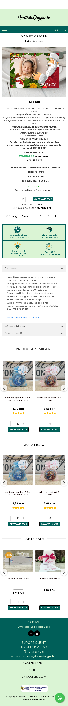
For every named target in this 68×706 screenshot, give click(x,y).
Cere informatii (48, 216)
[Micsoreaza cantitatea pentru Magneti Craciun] (18, 199)
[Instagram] (37, 633)
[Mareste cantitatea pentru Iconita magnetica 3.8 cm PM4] (55, 423)
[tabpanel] (34, 72)
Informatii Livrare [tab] (15, 326)
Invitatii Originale (34, 41)
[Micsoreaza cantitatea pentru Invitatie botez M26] (44, 601)
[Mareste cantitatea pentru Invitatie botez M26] (55, 601)
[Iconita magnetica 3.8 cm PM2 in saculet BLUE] (18, 376)
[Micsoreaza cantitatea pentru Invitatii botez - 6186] (12, 601)
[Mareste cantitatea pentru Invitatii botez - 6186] (23, 601)
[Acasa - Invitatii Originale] (34, 17)
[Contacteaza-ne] (48, 29)
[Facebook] (31, 633)
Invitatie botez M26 (50, 579)
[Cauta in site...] (64, 29)
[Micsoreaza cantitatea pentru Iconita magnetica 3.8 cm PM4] (44, 423)
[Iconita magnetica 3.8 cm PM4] (50, 376)
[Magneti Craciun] (34, 72)
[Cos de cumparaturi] (56, 29)
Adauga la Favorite (19, 216)
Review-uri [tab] (13, 333)
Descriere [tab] (11, 268)
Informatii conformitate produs (23, 317)
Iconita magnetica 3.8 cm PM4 (49, 399)
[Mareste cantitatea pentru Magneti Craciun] (27, 199)
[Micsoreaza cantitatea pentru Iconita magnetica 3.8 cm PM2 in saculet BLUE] (12, 423)
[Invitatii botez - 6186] (18, 561)
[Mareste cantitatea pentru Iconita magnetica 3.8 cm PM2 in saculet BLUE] (23, 423)
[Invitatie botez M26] (50, 561)
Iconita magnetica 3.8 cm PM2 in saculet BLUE (18, 399)
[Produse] (4, 30)
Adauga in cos (43, 198)
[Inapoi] (2, 37)
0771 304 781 (36, 651)
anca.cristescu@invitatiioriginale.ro (35, 656)
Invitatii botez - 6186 (18, 579)
